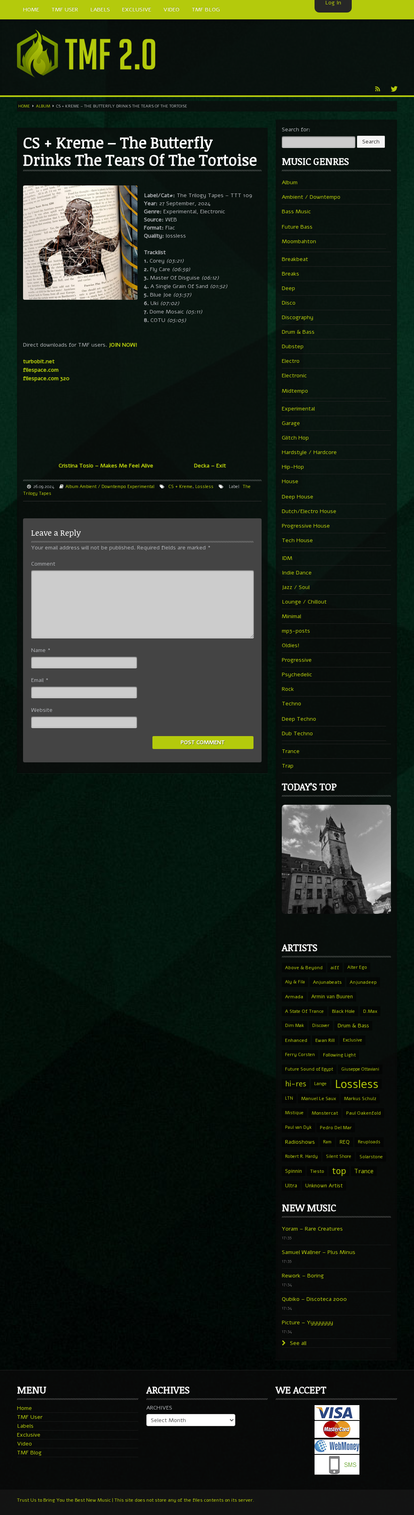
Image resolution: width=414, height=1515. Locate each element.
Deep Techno (299, 719)
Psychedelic (297, 674)
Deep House (297, 497)
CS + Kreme (180, 487)
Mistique (294, 1113)
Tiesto (317, 1171)
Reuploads (369, 1142)
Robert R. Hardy (301, 1156)
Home (24, 106)
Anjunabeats (327, 982)
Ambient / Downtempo (103, 487)
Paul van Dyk (298, 1127)
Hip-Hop (293, 467)
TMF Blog (29, 1452)
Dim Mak (294, 1026)
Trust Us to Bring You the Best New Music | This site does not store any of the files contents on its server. (135, 1500)
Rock (288, 689)
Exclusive (352, 1040)
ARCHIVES (159, 1408)
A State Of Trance (304, 1011)
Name (41, 650)
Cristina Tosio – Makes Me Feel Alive (106, 465)
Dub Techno (297, 733)
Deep (288, 288)
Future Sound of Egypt (309, 1069)
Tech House (297, 540)
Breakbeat (295, 259)
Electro (291, 361)
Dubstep (293, 346)
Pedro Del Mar (336, 1127)
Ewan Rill (325, 1040)
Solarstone (371, 1156)
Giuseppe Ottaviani (360, 1069)
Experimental (140, 487)
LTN (289, 1098)
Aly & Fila (295, 982)
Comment (43, 564)
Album (43, 106)
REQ (345, 1142)
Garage (291, 423)
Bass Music (296, 211)
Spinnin (293, 1171)
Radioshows (300, 1142)
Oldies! (291, 645)
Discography (297, 317)
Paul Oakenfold (363, 1113)
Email (40, 680)
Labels (25, 1426)
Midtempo (295, 391)
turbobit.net (39, 361)
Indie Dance (297, 573)
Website (42, 710)
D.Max (370, 1011)
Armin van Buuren (332, 996)
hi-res (295, 1084)
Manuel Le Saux (318, 1098)
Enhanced (296, 1040)
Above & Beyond (304, 967)
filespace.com (41, 370)
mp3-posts (296, 631)
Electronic (294, 375)
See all (297, 1343)
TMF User (29, 1417)
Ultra (291, 1185)
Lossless (204, 487)
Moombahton (299, 241)
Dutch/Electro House (309, 511)
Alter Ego (357, 967)
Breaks (290, 274)
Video (24, 1444)
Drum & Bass (298, 332)
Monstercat (325, 1113)
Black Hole (343, 1011)
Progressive (297, 660)
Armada (294, 996)
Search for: (296, 129)
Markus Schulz (360, 1098)
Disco (289, 303)
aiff (335, 967)
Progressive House (306, 526)
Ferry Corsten (300, 1055)
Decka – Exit (210, 465)
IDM (287, 558)
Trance (291, 751)
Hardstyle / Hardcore (309, 452)
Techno (291, 703)
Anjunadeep (363, 982)
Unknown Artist (324, 1185)
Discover (321, 1026)
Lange (320, 1084)
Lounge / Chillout (304, 602)
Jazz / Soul (296, 587)
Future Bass (297, 227)
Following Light (339, 1055)
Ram (327, 1142)
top (339, 1171)
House (290, 481)
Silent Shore (338, 1156)
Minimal (291, 616)
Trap (288, 766)
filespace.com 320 (46, 378)
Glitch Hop (295, 438)
